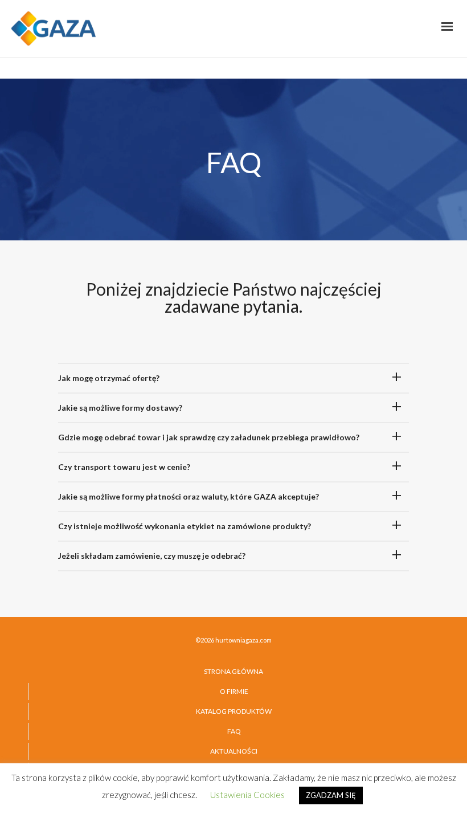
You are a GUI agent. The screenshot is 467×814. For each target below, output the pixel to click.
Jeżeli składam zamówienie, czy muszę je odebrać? (151, 556)
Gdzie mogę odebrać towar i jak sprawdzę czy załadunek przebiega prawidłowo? (208, 437)
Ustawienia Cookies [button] (247, 795)
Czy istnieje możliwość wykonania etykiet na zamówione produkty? (184, 526)
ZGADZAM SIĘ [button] (331, 795)
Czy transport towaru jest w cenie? (124, 467)
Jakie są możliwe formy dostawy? (120, 407)
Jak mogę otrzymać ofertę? (108, 378)
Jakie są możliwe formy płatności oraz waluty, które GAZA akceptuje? (188, 496)
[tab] (233, 378)
